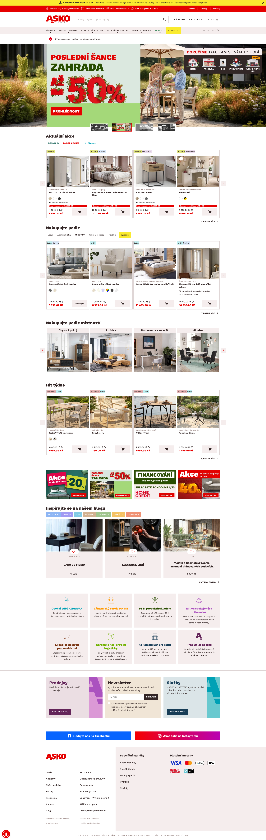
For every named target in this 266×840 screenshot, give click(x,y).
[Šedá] (59, 198)
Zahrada (160, 30)
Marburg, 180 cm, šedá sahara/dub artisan (195, 284)
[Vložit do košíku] (79, 212)
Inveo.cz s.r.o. (144, 835)
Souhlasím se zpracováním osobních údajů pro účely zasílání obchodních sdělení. (129, 706)
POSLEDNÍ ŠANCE (71, 143)
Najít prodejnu (60, 712)
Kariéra (49, 804)
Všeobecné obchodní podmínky (58, 818)
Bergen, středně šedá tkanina (62, 282)
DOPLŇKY (118, 514)
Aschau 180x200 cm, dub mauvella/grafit (155, 282)
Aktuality (50, 778)
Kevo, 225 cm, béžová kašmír (62, 191)
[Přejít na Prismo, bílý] (198, 171)
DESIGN (67, 514)
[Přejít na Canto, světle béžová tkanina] (111, 263)
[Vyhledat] (165, 19)
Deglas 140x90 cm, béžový (61, 431)
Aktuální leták (127, 769)
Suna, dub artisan (145, 191)
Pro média (51, 798)
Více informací (128, 710)
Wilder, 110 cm (146, 431)
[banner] (67, 484)
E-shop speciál (127, 775)
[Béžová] (50, 198)
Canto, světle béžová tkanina (105, 282)
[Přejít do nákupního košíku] (213, 19)
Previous (42, 183)
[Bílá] (55, 198)
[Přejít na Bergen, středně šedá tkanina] (68, 263)
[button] (6, 834)
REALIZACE (104, 514)
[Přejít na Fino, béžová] (111, 412)
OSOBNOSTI (133, 514)
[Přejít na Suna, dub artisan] (155, 171)
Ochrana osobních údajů (89, 818)
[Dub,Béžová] (50, 439)
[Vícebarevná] (107, 290)
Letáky (192, 9)
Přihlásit (179, 19)
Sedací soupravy (141, 30)
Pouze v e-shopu (96, 235)
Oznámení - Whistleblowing (94, 798)
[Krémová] (98, 290)
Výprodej (125, 235)
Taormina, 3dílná (189, 431)
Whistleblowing (52, 823)
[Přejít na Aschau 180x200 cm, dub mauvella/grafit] (155, 263)
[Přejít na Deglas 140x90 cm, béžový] (68, 412)
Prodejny (203, 9)
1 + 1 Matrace (90, 143)
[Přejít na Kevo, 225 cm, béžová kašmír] (68, 171)
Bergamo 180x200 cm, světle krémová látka (109, 192)
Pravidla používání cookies (90, 823)
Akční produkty (128, 762)
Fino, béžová (98, 431)
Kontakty (216, 9)
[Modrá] (103, 290)
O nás (49, 772)
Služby (216, 30)
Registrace (196, 19)
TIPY (78, 514)
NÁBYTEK (89, 514)
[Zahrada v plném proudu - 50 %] (133, 85)
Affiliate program (89, 804)
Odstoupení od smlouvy (92, 778)
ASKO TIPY (80, 235)
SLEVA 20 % (53, 143)
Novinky (112, 235)
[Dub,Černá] (55, 439)
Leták (50, 235)
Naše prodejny (53, 785)
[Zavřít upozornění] (263, 3)
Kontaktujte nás (88, 791)
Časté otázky (86, 785)
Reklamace (85, 772)
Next (223, 183)
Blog (206, 30)
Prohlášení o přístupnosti (93, 810)
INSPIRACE (53, 514)
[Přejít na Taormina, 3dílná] (198, 412)
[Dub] (137, 198)
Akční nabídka (64, 235)
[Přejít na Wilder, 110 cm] (155, 412)
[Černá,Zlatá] (185, 198)
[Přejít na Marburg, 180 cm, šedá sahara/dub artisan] (198, 263)
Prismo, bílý (190, 191)
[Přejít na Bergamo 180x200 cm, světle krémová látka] (111, 171)
